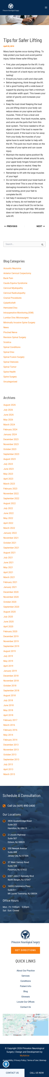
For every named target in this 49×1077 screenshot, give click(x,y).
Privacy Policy (20, 1060)
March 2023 (9, 483)
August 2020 (9, 611)
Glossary (25, 996)
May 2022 (8, 518)
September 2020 (11, 607)
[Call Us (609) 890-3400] (19, 806)
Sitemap (42, 1060)
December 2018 (11, 675)
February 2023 (10, 488)
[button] (25, 950)
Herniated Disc (10, 307)
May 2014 (8, 735)
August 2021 (9, 552)
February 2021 (10, 582)
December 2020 (11, 592)
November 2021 (11, 538)
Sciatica (7, 342)
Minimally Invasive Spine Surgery (19, 322)
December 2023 (11, 439)
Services (26, 976)
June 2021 (8, 562)
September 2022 (11, 498)
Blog (25, 991)
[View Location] (5, 821)
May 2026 (8, 419)
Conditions (25, 981)
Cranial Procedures (12, 298)
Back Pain (8, 278)
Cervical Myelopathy (13, 288)
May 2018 (8, 710)
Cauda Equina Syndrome (15, 283)
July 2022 (8, 508)
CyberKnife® (9, 303)
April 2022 (8, 523)
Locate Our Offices (25, 1002)
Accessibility (8, 1060)
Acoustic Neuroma (12, 268)
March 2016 (9, 725)
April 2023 (8, 478)
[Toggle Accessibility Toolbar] (6, 1064)
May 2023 (8, 474)
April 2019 (8, 666)
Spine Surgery (10, 376)
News (6, 327)
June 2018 (8, 705)
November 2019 (11, 641)
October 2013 (9, 754)
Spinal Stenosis (10, 362)
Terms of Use (32, 1060)
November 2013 (11, 749)
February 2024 (10, 429)
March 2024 (9, 424)
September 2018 (11, 690)
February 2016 (10, 730)
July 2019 (8, 656)
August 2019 (9, 651)
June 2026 (8, 414)
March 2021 (9, 577)
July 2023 (8, 464)
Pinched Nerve (10, 332)
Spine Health (9, 371)
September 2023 (11, 454)
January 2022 (10, 533)
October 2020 (9, 602)
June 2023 (8, 469)
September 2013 (11, 759)
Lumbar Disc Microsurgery (16, 317)
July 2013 (8, 764)
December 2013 (11, 744)
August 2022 (9, 503)
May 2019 (8, 661)
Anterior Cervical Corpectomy (17, 273)
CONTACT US (12, 1073)
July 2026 (8, 410)
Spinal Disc (8, 352)
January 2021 (10, 587)
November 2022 (11, 493)
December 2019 (11, 636)
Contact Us (25, 1007)
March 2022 (9, 528)
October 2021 (9, 543)
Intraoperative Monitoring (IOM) (18, 312)
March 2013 (9, 774)
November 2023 (11, 444)
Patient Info (25, 986)
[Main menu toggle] (46, 8)
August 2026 (9, 405)
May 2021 (8, 567)
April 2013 (8, 769)
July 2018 (8, 700)
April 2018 (8, 715)
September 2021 (11, 547)
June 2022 (8, 513)
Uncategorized (10, 381)
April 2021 (8, 572)
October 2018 (9, 685)
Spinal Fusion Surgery (13, 357)
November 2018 (11, 680)
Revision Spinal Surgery (14, 337)
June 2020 (8, 621)
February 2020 (10, 631)
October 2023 (9, 449)
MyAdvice (24, 1055)
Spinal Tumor (9, 367)
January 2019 (10, 671)
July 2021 (8, 557)
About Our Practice (26, 970)
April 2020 (8, 626)
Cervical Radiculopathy (14, 293)
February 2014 (10, 740)
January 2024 (10, 434)
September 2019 (11, 646)
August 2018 (9, 695)
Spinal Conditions (11, 347)
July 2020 (8, 616)
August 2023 (9, 459)
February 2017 (10, 720)
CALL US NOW (37, 1073)
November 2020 (11, 597)
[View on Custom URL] (25, 1024)
